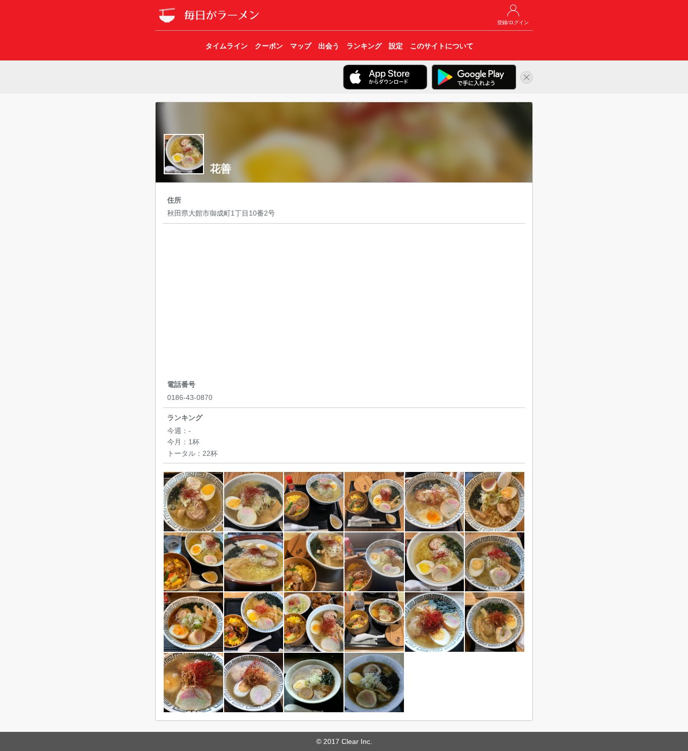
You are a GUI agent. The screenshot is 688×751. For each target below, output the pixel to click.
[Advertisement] (344, 303)
